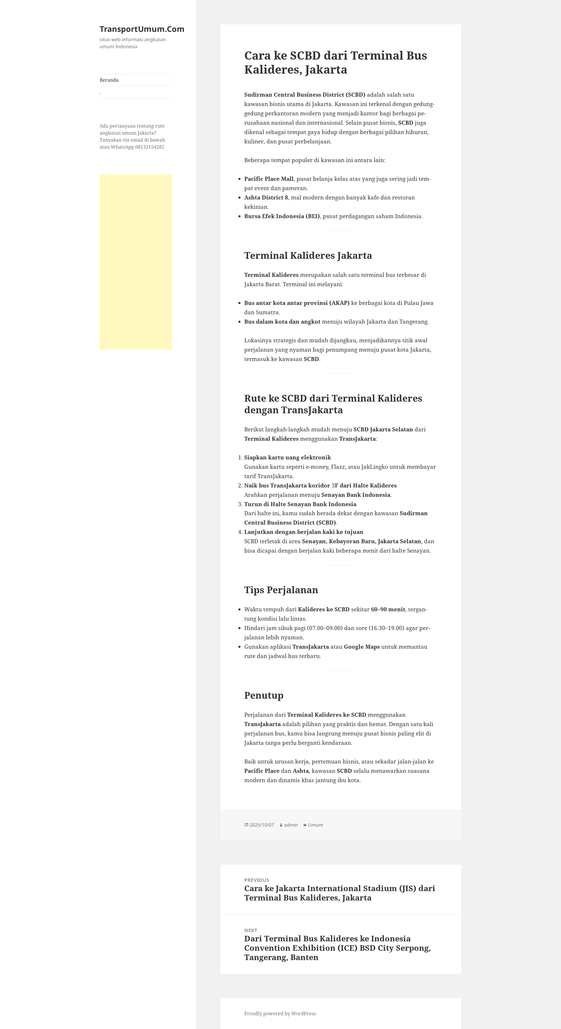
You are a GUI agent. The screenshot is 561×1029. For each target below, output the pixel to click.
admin (291, 825)
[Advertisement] (136, 262)
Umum (315, 825)
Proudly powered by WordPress (280, 1013)
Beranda (109, 80)
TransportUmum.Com (142, 28)
